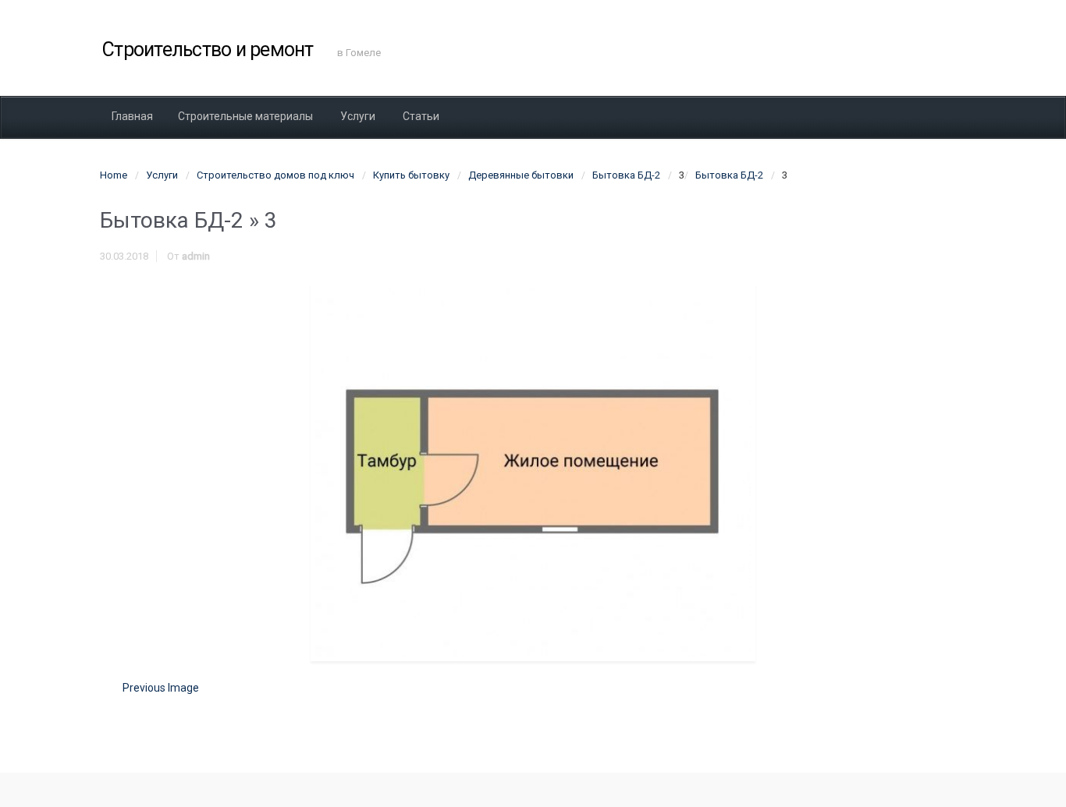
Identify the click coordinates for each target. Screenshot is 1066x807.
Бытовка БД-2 (626, 175)
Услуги (162, 175)
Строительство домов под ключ (275, 175)
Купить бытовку (411, 175)
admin (196, 256)
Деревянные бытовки (521, 175)
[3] (533, 472)
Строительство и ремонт (208, 49)
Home (113, 175)
